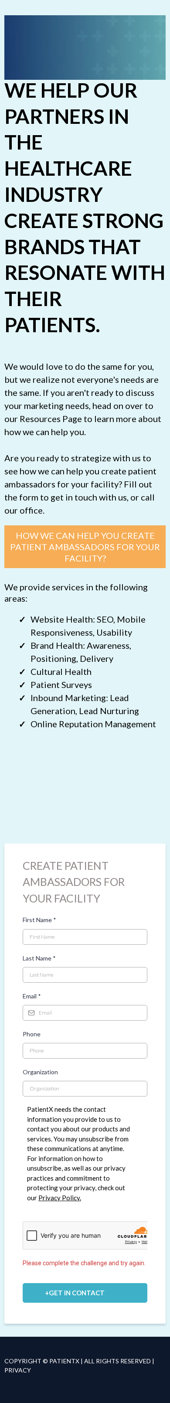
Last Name (39, 958)
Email (32, 996)
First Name (39, 919)
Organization (40, 1072)
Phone (32, 1034)
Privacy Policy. (59, 1198)
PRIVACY (17, 1370)
